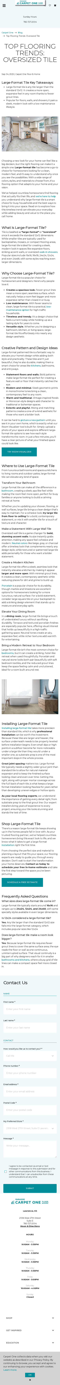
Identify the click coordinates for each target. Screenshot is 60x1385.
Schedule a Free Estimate (22, 882)
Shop (9, 1318)
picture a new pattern (33, 420)
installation (8, 845)
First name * (9, 1002)
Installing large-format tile (16, 728)
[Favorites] (49, 6)
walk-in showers (48, 252)
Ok (29, 1375)
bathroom (7, 490)
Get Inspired (13, 1330)
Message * (8, 1139)
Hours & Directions (30, 1226)
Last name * (9, 1020)
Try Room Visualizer (19, 452)
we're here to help (46, 196)
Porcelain (7, 585)
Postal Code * (9, 1103)
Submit (30, 1188)
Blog (20, 32)
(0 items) (55, 5)
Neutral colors (19, 543)
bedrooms (8, 653)
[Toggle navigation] (4, 5)
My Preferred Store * (13, 1121)
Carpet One (7, 32)
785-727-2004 (30, 22)
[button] (44, 6)
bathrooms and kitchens (16, 960)
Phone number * (11, 1066)
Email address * (10, 1084)
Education (12, 1343)
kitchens (36, 365)
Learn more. (10, 1370)
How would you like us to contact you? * (22, 1049)
